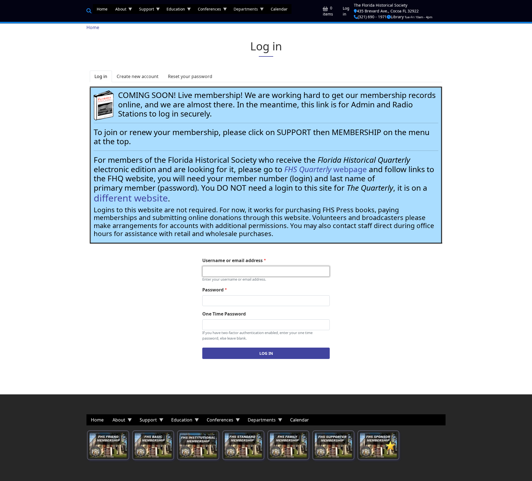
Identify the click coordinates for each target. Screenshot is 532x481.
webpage (325, 169)
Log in (346, 11)
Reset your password (190, 76)
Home (92, 27)
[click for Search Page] (88, 10)
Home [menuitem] (102, 9)
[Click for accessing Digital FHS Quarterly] (104, 105)
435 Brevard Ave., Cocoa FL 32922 (388, 11)
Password (213, 290)
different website (131, 198)
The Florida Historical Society (380, 5)
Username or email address (232, 260)
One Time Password (224, 314)
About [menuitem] (118, 10)
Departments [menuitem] (244, 10)
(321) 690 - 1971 (372, 16)
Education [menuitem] (174, 10)
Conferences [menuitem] (207, 10)
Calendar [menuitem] (279, 9)
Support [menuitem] (144, 10)
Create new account (137, 76)
